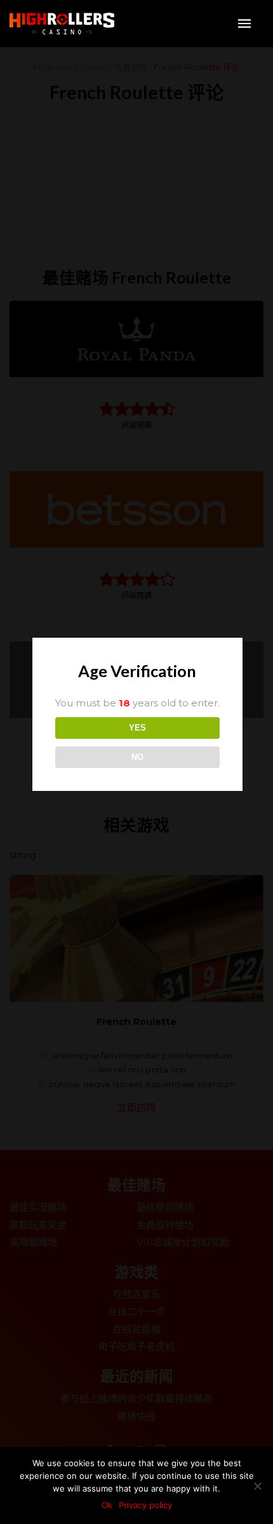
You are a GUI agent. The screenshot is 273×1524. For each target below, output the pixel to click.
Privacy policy (145, 1505)
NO (137, 757)
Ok (107, 1505)
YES (137, 727)
